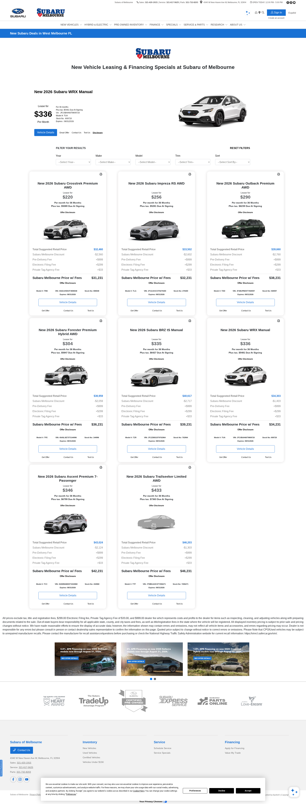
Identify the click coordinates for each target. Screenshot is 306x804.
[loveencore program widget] (252, 701)
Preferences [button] (71, 794)
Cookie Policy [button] (138, 791)
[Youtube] (294, 2)
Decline (221, 791)
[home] (257, 13)
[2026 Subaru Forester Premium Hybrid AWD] (67, 376)
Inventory (90, 742)
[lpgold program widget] (54, 701)
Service (159, 742)
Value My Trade (233, 753)
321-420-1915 (151, 2)
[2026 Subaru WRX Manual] (245, 376)
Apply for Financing (234, 748)
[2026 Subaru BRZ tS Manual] (156, 376)
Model (138, 155)
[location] (201, 3)
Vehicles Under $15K (93, 762)
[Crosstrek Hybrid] (218, 659)
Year (58, 155)
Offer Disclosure (67, 212)
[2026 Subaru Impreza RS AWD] (156, 229)
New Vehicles (89, 748)
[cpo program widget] (133, 700)
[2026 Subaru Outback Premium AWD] (245, 229)
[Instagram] (291, 2)
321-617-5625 (172, 2)
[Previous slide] (151, 679)
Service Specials (162, 753)
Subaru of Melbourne (19, 794)
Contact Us (23, 750)
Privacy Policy (36, 794)
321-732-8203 (192, 2)
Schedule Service (162, 748)
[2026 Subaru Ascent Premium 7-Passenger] (67, 522)
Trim (177, 155)
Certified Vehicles (91, 757)
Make (99, 155)
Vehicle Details (45, 132)
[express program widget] (173, 701)
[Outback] (85, 659)
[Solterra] (152, 659)
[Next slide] (155, 679)
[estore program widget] (212, 701)
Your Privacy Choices (151, 801)
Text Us (90, 311)
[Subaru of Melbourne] (37, 12)
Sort (217, 155)
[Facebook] (287, 2)
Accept (248, 791)
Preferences (195, 791)
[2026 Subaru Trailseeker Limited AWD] (156, 522)
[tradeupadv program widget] (93, 701)
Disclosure (98, 133)
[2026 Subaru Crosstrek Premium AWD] (67, 229)
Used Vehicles (90, 753)
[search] (263, 13)
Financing (232, 742)
